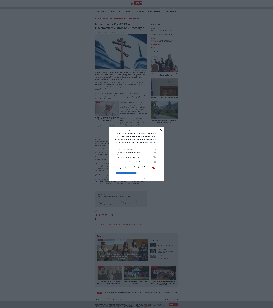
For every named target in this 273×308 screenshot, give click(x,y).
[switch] (154, 152)
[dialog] (136, 154)
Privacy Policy (144, 178)
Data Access (136, 178)
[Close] (161, 130)
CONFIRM (126, 173)
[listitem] (136, 149)
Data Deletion (128, 178)
